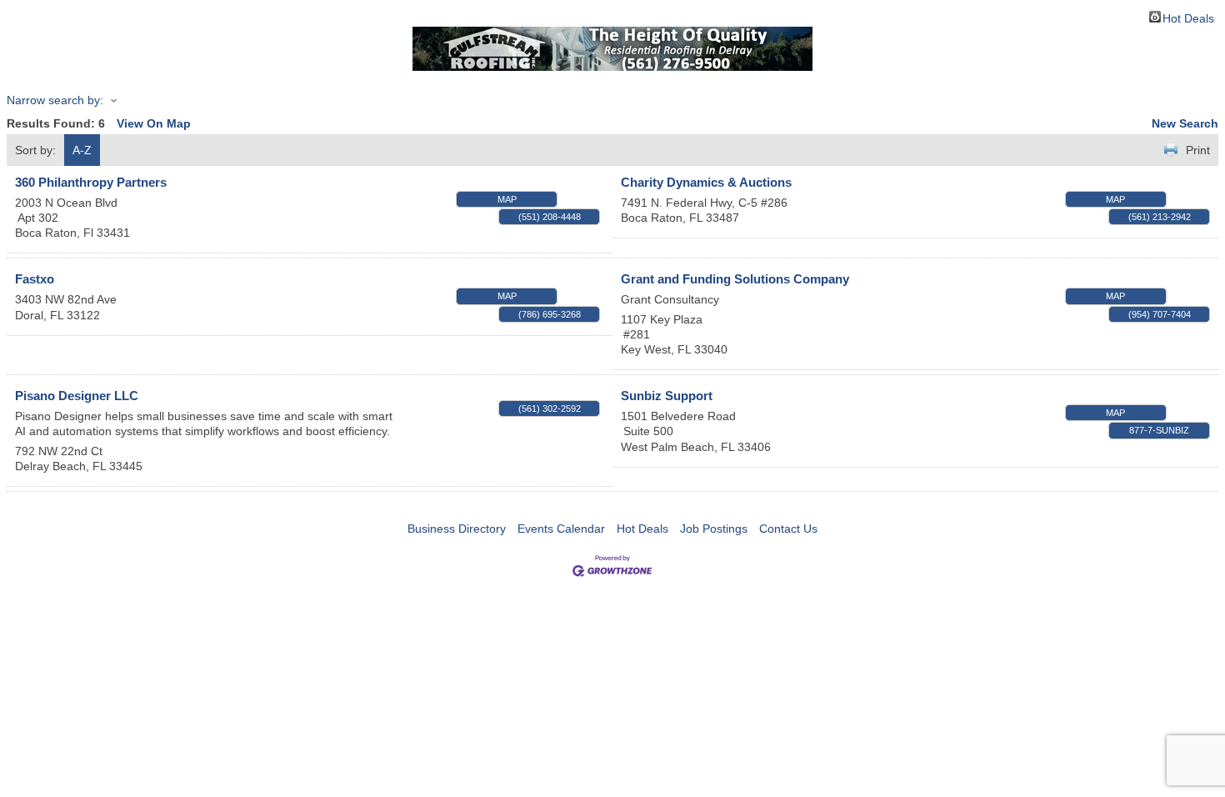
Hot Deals (1188, 17)
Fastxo (34, 279)
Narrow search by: (55, 100)
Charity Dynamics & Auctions (706, 182)
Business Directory (457, 528)
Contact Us (788, 528)
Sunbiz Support (666, 395)
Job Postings (714, 528)
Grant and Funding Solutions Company (735, 279)
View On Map (154, 123)
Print (1198, 150)
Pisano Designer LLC (76, 395)
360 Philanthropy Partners (91, 182)
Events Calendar (561, 528)
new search (1185, 123)
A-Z (82, 150)
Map (507, 199)
